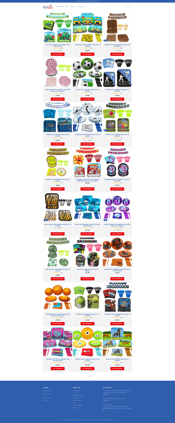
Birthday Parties (47, 390)
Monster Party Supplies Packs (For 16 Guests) (88, 359)
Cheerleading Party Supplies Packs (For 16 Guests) (117, 180)
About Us (75, 410)
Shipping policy (110, 419)
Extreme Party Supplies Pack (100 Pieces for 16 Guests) (117, 270)
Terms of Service (77, 405)
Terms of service (102, 419)
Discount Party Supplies (70, 419)
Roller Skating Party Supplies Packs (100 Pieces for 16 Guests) (117, 225)
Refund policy (76, 407)
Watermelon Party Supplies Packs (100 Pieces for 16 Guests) (57, 90)
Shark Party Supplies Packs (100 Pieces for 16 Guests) (87, 225)
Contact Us (76, 393)
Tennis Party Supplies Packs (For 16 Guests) (87, 314)
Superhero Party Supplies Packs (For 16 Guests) (117, 314)
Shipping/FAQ (76, 390)
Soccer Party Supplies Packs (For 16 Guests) (87, 90)
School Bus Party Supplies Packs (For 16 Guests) (87, 45)
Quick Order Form (77, 400)
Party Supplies (46, 398)
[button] (124, 6)
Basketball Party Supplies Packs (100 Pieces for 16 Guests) (58, 314)
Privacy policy (94, 419)
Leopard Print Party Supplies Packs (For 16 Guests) (117, 45)
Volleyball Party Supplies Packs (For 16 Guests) (87, 135)
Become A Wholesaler (78, 395)
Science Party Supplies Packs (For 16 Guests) (117, 135)
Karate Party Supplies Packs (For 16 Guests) (117, 90)
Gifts (44, 395)
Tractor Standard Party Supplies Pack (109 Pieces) (57, 45)
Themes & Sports (47, 393)
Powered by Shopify (80, 419)
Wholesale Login (77, 398)
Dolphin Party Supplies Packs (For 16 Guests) (58, 135)
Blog (74, 402)
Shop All (45, 400)
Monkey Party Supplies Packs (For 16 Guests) (57, 180)
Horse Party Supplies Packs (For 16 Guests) (117, 359)
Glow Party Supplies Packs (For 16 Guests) (87, 270)
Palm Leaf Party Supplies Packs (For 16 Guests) (57, 270)
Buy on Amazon (58, 54)
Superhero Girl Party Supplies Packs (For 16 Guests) (57, 359)
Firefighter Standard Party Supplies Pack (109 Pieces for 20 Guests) (87, 180)
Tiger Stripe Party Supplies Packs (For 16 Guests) (58, 225)
